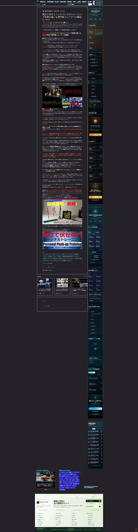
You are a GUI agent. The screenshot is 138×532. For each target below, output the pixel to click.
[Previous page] (43, 490)
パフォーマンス (72, 487)
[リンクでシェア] (50, 267)
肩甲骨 (59, 256)
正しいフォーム (75, 476)
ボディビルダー (45, 260)
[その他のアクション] (81, 11)
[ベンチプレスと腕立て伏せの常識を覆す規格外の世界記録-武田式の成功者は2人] (62, 282)
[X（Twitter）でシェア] (45, 267)
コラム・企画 (49, 263)
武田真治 (50, 256)
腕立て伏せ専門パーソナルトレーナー (65, 476)
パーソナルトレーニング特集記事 (67, 474)
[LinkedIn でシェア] (48, 267)
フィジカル (45, 256)
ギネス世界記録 (62, 489)
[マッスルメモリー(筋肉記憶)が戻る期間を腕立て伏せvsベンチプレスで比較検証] (45, 282)
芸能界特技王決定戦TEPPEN (67, 256)
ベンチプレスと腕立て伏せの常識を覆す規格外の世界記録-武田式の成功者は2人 (62, 289)
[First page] (40, 490)
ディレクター (76, 256)
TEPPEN (44, 258)
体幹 (54, 254)
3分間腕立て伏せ (62, 485)
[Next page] (49, 490)
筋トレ (75, 474)
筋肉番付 (70, 472)
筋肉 (60, 474)
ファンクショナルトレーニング (55, 260)
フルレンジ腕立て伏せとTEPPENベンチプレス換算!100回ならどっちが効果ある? (79, 289)
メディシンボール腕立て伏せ (53, 258)
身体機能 (64, 260)
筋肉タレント (64, 254)
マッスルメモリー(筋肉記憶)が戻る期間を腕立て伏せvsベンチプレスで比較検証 (44, 289)
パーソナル (44, 263)
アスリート (58, 254)
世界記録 (76, 254)
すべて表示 (86, 276)
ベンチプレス (71, 254)
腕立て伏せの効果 (78, 258)
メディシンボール (71, 258)
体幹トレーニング (63, 258)
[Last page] (51, 490)
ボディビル (69, 260)
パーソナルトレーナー (76, 472)
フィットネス (61, 487)
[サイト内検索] (90, 4)
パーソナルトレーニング (47, 254)
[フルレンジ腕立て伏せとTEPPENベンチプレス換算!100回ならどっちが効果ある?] (80, 282)
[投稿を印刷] (53, 267)
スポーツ (55, 256)
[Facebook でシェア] (42, 267)
